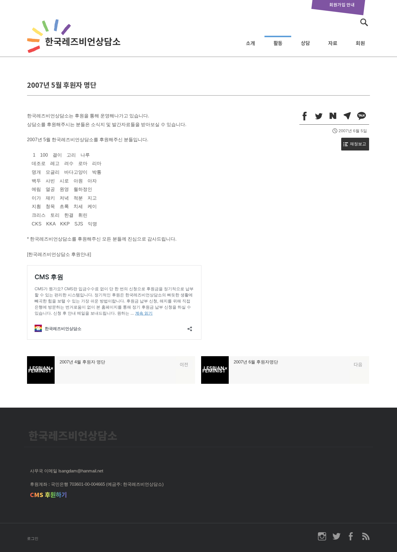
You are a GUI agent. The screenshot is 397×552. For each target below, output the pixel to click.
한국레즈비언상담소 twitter (336, 536)
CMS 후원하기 (48, 495)
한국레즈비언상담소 (75, 42)
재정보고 (358, 144)
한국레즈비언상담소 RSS (365, 536)
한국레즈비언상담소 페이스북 (351, 536)
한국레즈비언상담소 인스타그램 (322, 536)
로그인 (32, 538)
